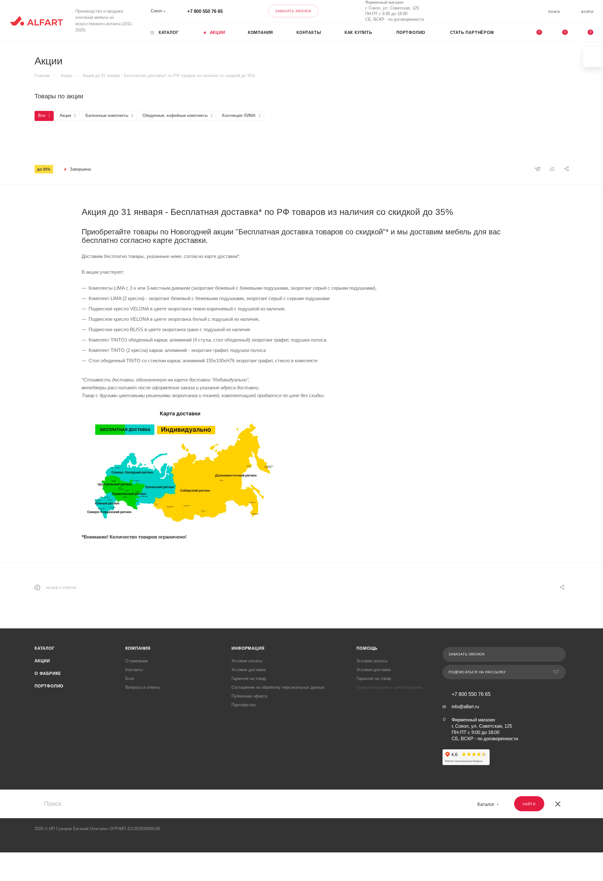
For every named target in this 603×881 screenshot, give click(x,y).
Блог (129, 678)
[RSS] (552, 169)
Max (489, 11)
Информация (247, 648)
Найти (529, 804)
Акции (42, 661)
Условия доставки (248, 669)
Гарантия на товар (248, 678)
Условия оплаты (246, 661)
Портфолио (49, 686)
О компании (136, 661)
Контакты (134, 669)
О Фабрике (48, 673)
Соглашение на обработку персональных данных (278, 687)
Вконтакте (473, 11)
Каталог (45, 648)
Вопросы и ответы (142, 687)
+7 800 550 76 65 (205, 11)
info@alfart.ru (465, 706)
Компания (137, 648)
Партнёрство (243, 705)
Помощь (367, 648)
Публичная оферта (249, 696)
